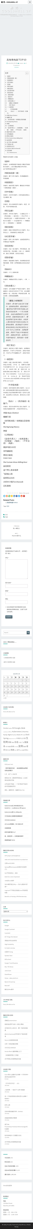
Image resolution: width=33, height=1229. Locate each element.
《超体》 (8, 76)
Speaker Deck (8, 955)
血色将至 (9, 140)
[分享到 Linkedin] (14, 496)
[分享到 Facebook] (17, 496)
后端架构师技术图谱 (11, 1118)
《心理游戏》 (11, 125)
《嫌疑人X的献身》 (13, 103)
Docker (5, 728)
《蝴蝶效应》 (11, 99)
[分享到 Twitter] (19, 496)
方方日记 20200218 (10, 820)
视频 (12, 750)
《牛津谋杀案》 (12, 109)
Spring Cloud (11, 738)
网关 (6, 750)
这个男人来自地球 (12, 142)
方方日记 (16, 746)
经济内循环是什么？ (10, 832)
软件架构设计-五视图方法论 (13, 1135)
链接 (13, 658)
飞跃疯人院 (10, 144)
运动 (21, 750)
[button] (26, 73)
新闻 (12, 746)
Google (17, 728)
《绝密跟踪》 (10, 80)
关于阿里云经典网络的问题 (13, 1142)
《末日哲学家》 (10, 90)
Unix (15, 738)
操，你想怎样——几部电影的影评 (14, 836)
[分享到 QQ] (4, 496)
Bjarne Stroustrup (10, 982)
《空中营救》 (10, 82)
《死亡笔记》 (11, 105)
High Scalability (9, 944)
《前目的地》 (10, 92)
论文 (15, 750)
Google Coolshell (10, 929)
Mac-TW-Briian (9, 967)
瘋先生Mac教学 (9, 989)
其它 (6, 515)
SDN (24, 735)
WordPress (22, 1224)
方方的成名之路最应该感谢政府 (13, 816)
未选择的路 (8, 828)
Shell (27, 734)
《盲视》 (8, 84)
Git (13, 728)
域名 (13, 742)
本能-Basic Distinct (12, 115)
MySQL (5, 735)
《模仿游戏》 (10, 88)
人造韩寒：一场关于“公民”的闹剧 (15, 1090)
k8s (11, 731)
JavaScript (5, 731)
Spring (5, 738)
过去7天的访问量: (10, 1166)
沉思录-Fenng (9, 952)
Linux (23, 731)
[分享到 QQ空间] (12, 496)
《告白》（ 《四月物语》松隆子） (17, 112)
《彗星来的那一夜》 (12, 78)
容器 (16, 742)
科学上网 (7, 1105)
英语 (9, 750)
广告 (22, 742)
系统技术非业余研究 (11, 940)
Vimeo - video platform (11, 978)
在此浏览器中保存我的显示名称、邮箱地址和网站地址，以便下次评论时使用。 (17, 609)
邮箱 (7, 591)
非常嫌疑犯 (10, 134)
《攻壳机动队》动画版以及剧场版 (16, 119)
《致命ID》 (10, 97)
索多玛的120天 (11, 132)
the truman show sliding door (15, 138)
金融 (23, 750)
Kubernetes (16, 731)
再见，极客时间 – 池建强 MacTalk (15, 790)
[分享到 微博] (7, 496)
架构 (20, 746)
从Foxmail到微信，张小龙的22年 (14, 824)
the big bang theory (12, 121)
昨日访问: (8, 1162)
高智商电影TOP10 (12, 502)
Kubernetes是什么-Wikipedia (13, 812)
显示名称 (8, 583)
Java (23, 727)
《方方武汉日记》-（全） (12, 1083)
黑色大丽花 (10, 136)
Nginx (10, 735)
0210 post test (9, 764)
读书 (18, 750)
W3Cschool (8, 959)
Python (14, 735)
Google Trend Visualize (11, 963)
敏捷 (9, 746)
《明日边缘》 (10, 86)
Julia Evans (8, 970)
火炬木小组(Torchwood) (13, 148)
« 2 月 (4, 698)
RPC (22, 735)
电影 (8, 506)
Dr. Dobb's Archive (10, 948)
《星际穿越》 (11, 95)
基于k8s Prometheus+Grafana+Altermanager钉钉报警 (16, 1127)
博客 (10, 742)
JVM (9, 732)
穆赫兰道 (9, 117)
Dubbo (10, 728)
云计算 (23, 738)
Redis (18, 735)
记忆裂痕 (9, 150)
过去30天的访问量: (10, 1170)
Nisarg (16, 1226)
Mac (27, 732)
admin (21, 63)
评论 (7, 558)
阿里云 (26, 750)
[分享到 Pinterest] (24, 496)
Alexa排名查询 (7, 1185)
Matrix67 (7, 985)
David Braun (8, 974)
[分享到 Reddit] (22, 496)
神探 (8, 123)
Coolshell (7, 933)
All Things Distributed (11, 937)
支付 (7, 746)
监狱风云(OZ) (10, 146)
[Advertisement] (16, 38)
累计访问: (8, 1174)
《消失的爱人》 (11, 101)
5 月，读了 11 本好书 (11, 774)
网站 (6, 599)
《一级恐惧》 (11, 107)
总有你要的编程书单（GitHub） (14, 1111)
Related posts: (13, 152)
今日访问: (8, 1158)
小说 (20, 742)
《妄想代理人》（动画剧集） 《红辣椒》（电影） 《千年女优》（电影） (17, 129)
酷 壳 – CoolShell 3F (9, 2)
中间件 (18, 738)
